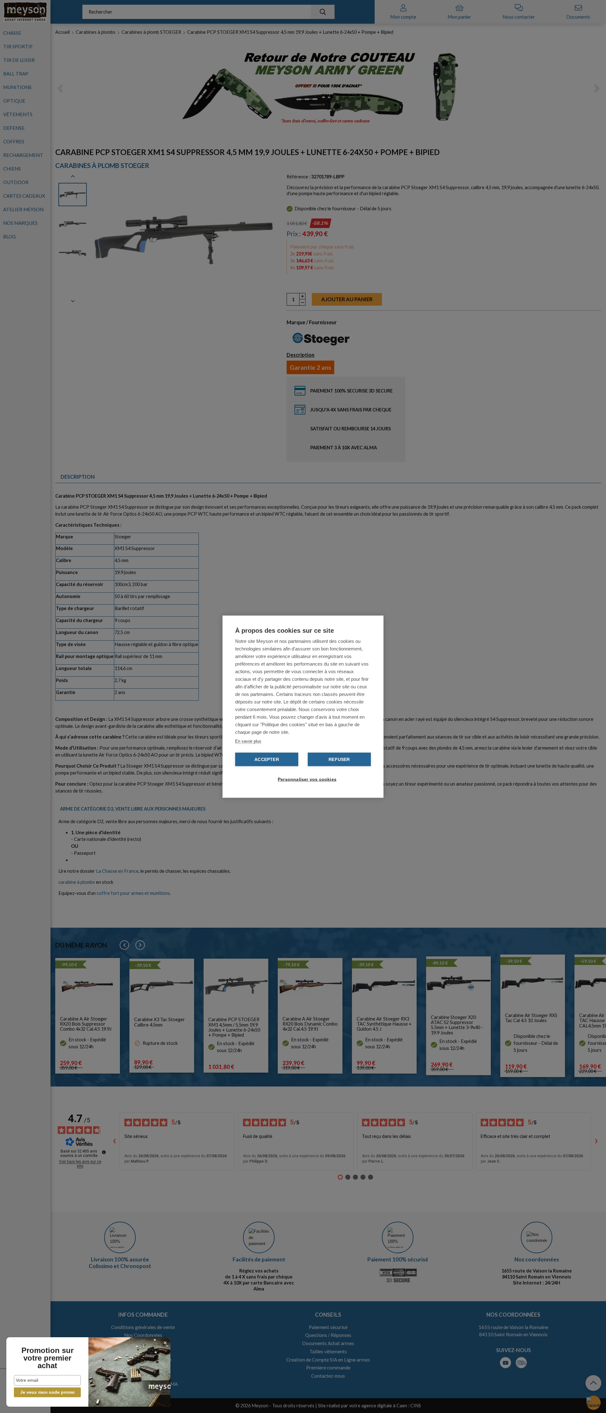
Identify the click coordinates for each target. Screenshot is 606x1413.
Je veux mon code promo (47, 1392)
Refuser (339, 759)
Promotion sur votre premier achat (47, 1358)
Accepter (266, 759)
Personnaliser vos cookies (306, 779)
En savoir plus (248, 741)
